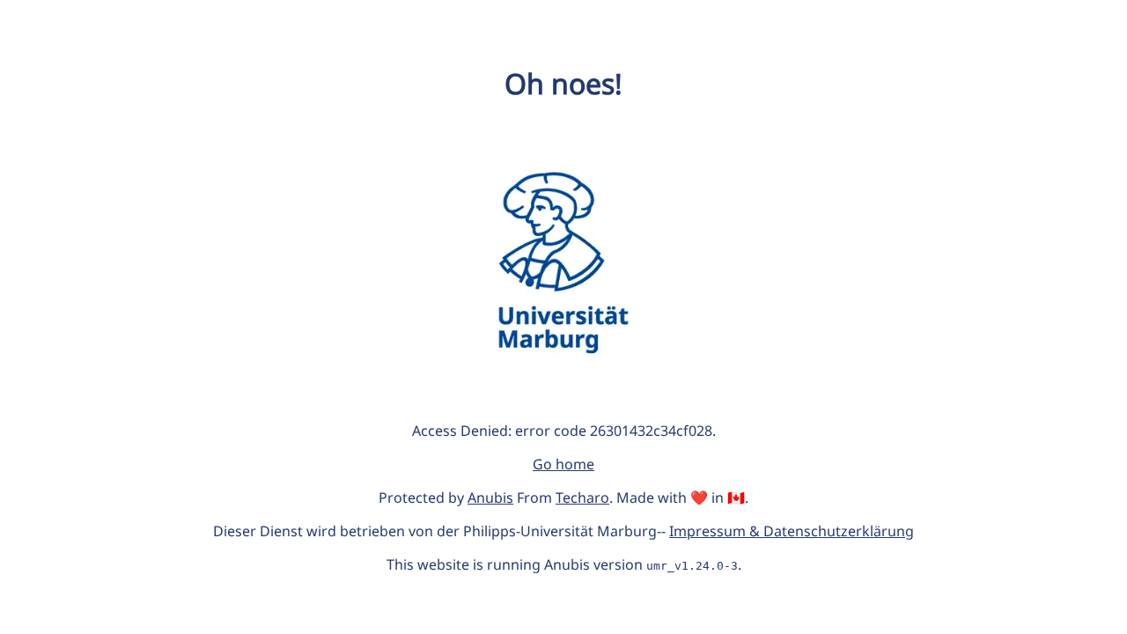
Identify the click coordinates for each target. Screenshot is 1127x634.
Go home (563, 464)
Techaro (582, 497)
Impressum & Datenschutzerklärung (791, 531)
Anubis (490, 497)
